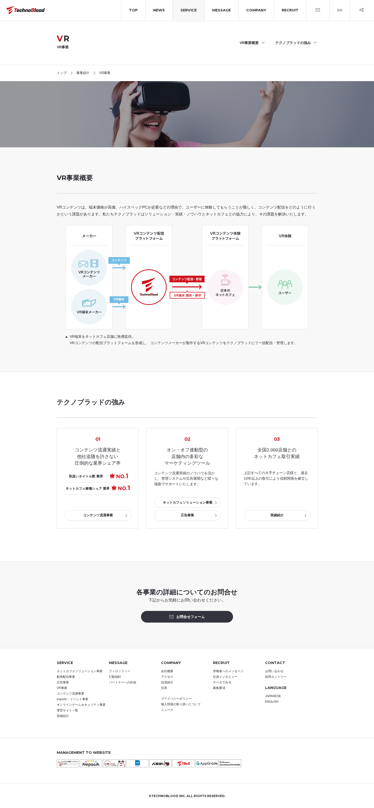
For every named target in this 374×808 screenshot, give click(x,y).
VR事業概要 (249, 43)
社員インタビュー (225, 677)
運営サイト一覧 (67, 710)
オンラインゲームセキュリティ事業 (81, 705)
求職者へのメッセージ (228, 671)
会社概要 (167, 671)
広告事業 (187, 515)
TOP (133, 10)
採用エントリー (275, 677)
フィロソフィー (119, 671)
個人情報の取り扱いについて (181, 704)
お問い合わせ (274, 671)
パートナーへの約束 (122, 682)
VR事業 (62, 688)
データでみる (222, 682)
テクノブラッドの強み (293, 43)
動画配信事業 (66, 677)
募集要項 (219, 688)
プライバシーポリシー (176, 698)
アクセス (167, 677)
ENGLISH (272, 701)
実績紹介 (277, 515)
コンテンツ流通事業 (98, 515)
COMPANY (256, 10)
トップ (62, 73)
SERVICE (188, 10)
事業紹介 (83, 73)
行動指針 (115, 677)
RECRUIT (290, 10)
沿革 (164, 688)
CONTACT (275, 662)
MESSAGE (221, 10)
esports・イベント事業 (72, 699)
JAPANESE (273, 696)
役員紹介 (167, 682)
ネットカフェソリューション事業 (187, 502)
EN (339, 10)
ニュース (167, 710)
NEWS (159, 10)
